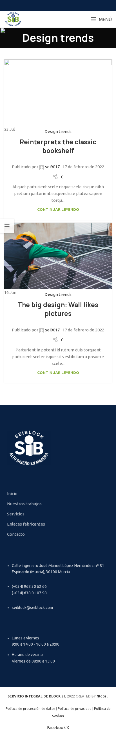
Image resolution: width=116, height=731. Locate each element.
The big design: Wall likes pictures (58, 309)
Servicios (15, 513)
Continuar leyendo (58, 209)
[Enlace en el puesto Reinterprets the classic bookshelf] (58, 96)
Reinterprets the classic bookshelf (58, 146)
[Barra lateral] (7, 226)
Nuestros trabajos (24, 503)
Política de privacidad (75, 708)
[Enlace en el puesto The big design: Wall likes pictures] (58, 259)
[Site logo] (13, 18)
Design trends (58, 131)
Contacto (16, 534)
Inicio (12, 493)
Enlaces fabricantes (26, 524)
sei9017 (52, 166)
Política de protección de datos (30, 708)
